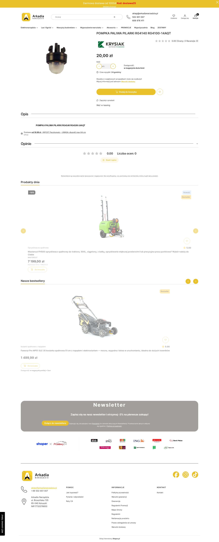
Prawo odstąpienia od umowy (124, 523)
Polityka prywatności (120, 492)
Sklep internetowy (109, 539)
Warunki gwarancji (119, 497)
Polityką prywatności (114, 426)
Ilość (98, 62)
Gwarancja (116, 501)
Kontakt (160, 492)
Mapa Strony (117, 510)
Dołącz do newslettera (55, 423)
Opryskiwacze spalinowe (38, 248)
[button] (119, 17)
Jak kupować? (72, 492)
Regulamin (96, 424)
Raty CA (69, 501)
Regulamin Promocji (109, 6)
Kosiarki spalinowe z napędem (33, 346)
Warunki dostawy (119, 527)
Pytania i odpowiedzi (74, 497)
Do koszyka (40, 269)
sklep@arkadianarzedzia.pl (145, 13)
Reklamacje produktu (120, 518)
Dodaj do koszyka (127, 92)
